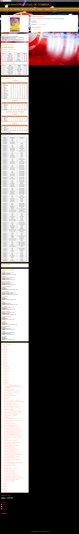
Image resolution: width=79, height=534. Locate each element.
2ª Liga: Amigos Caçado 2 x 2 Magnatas (11, 385)
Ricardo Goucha (5, 508)
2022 (4, 352)
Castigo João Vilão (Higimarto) (9, 446)
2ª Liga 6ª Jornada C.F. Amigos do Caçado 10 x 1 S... (13, 437)
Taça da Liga (17, 9)
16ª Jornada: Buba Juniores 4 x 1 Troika (11, 404)
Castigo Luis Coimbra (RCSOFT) (10, 423)
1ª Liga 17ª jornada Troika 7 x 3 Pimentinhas (12, 392)
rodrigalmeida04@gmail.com (11, 292)
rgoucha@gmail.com (12, 38)
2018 (4, 359)
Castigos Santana (7, 460)
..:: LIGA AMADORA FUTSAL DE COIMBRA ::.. (27, 4)
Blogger (48, 531)
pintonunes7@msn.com (14, 37)
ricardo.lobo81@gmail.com (10, 332)
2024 (4, 349)
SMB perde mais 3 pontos (8, 409)
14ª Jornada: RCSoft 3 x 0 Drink (9, 473)
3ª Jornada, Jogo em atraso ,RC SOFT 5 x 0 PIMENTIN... (14, 401)
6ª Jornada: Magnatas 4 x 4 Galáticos (10, 440)
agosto (5, 372)
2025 (4, 348)
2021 (4, 354)
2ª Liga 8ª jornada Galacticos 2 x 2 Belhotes (12, 390)
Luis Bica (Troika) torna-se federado (10, 443)
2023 (4, 351)
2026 (4, 346)
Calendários (55, 9)
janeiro (5, 383)
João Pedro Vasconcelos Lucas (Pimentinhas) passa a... (14, 454)
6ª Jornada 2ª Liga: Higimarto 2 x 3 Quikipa (11, 449)
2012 (4, 484)
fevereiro (6, 382)
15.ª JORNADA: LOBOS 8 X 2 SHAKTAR (11, 434)
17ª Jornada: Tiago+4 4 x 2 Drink (10, 403)
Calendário (6, 398)
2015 (4, 363)
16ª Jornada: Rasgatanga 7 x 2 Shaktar (11, 406)
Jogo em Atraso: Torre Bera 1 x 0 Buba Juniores (12, 400)
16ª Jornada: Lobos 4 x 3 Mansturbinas (11, 414)
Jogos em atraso (25, 9)
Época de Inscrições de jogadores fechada (11, 432)
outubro (5, 369)
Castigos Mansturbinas (8, 393)
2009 (4, 489)
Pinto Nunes (4, 506)
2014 (4, 365)
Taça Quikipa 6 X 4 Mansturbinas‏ (10, 395)
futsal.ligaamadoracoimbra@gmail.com (11, 36)
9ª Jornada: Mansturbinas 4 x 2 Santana (11, 479)
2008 (4, 491)
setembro (6, 371)
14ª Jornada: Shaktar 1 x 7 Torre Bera (10, 468)
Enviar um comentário (37, 29)
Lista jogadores (47, 9)
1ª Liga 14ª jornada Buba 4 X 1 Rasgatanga (11, 456)
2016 (4, 362)
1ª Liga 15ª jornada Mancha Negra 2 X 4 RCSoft (12, 435)
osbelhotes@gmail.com (10, 277)
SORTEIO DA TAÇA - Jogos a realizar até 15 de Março (14, 477)
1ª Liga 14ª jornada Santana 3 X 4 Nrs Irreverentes (13, 462)
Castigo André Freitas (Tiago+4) (9, 470)
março (5, 380)
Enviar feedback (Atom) (56, 36)
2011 (4, 486)
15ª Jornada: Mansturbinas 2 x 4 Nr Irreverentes (12, 431)
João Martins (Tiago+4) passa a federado (11, 445)
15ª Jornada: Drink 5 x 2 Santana (10, 448)
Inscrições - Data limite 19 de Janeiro (10, 463)
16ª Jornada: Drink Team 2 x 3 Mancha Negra (12, 428)
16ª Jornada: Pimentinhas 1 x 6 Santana (11, 429)
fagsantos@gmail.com (12, 39)
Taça (11, 9)
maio (5, 377)
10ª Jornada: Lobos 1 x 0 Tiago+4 (10, 465)
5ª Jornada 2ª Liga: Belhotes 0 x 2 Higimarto (12, 459)
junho (5, 376)
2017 (4, 360)
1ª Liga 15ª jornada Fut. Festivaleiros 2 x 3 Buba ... (13, 412)
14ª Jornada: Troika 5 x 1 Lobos (9, 471)
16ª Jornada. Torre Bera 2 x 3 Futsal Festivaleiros (13, 420)
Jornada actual (32, 9)
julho (5, 374)
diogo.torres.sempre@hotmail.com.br (14, 40)
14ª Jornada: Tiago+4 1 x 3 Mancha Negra (11, 476)
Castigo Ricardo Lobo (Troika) (9, 389)
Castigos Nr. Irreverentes (8, 421)
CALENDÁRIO (6, 417)
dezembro (6, 366)
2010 (4, 488)
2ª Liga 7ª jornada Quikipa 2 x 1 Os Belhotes (12, 407)
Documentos (40, 9)
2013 (4, 483)
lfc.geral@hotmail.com (10, 307)
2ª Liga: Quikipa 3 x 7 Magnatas (9, 474)
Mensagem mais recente (37, 33)
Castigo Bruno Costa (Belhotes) (9, 457)
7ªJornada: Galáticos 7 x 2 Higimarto (10, 415)
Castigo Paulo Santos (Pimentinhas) (10, 451)
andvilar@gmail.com (9, 272)
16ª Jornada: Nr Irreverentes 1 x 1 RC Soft (11, 426)
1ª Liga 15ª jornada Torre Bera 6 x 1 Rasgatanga (12, 442)
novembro (6, 368)
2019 (4, 357)
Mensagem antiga (73, 33)
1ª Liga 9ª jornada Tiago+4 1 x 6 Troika (11, 418)
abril (5, 379)
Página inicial (5, 9)
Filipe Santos (4, 504)
